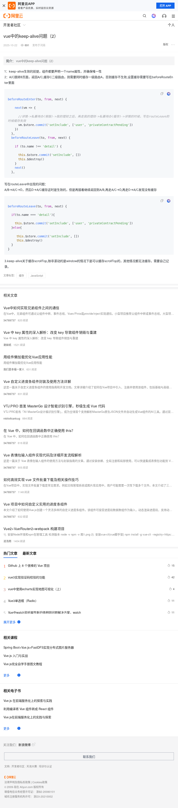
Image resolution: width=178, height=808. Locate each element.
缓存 (21, 275)
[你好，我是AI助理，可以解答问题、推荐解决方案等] (153, 15)
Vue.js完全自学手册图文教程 (22, 664)
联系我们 (89, 756)
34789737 (9, 320)
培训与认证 (45, 766)
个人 (171, 24)
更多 (6, 675)
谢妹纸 (7, 345)
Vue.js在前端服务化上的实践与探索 (27, 717)
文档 (7, 766)
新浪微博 (24, 744)
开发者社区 (18, 766)
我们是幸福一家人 (13, 369)
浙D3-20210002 (43, 796)
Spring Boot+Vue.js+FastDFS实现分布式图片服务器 (38, 647)
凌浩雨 (7, 541)
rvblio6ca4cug (11, 418)
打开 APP (165, 6)
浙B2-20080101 (45, 791)
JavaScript (37, 275)
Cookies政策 (39, 782)
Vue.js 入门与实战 (15, 655)
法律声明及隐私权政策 (17, 782)
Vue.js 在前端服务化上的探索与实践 (27, 700)
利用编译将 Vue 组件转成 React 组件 (28, 709)
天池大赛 (31, 766)
